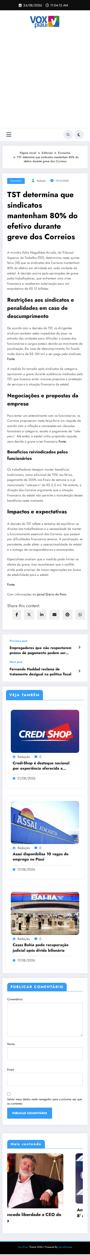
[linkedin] (42, 615)
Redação (41, 181)
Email (10, 1069)
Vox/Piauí (23, 1243)
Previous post (18, 641)
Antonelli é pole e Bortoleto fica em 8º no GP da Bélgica (47, 1213)
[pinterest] (67, 615)
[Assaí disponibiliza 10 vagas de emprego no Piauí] (45, 822)
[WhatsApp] (80, 615)
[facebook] (16, 615)
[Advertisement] (45, 81)
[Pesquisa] (68, 134)
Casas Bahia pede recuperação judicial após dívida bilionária (40, 947)
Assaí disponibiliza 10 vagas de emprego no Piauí (40, 856)
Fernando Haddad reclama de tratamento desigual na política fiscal (40, 672)
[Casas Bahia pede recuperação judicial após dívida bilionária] (45, 913)
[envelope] (54, 615)
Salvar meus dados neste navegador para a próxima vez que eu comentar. (44, 1101)
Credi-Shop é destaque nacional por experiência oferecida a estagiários (41, 766)
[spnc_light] (79, 134)
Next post (16, 662)
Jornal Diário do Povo (51, 594)
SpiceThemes (65, 1243)
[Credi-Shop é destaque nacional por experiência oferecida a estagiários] (45, 731)
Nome (11, 1044)
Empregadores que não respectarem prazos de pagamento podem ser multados (40, 650)
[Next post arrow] (79, 671)
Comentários (15, 999)
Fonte (10, 359)
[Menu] (8, 134)
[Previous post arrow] (79, 647)
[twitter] (29, 615)
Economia (16, 181)
